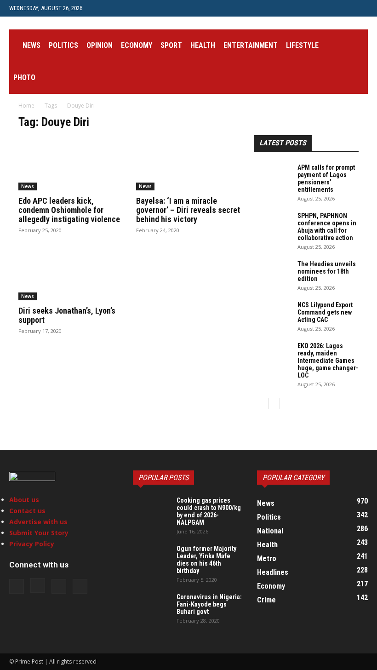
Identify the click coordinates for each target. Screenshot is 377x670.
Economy (136, 45)
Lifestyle (302, 45)
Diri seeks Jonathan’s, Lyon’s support (66, 315)
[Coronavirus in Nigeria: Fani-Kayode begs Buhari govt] (151, 606)
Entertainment (250, 45)
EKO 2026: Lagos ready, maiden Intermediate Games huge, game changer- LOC (327, 360)
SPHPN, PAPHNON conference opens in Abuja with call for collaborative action (326, 226)
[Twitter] (134, 8)
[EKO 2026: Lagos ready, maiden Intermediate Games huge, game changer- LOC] (272, 355)
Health (202, 45)
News (31, 45)
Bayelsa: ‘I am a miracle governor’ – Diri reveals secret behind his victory (188, 210)
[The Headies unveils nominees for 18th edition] (272, 273)
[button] (357, 45)
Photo (24, 77)
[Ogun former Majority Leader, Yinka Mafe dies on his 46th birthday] (151, 558)
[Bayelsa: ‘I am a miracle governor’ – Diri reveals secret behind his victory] (188, 164)
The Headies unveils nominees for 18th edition (326, 271)
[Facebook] (104, 8)
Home (26, 105)
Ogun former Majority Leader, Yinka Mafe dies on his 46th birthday (206, 559)
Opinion (99, 45)
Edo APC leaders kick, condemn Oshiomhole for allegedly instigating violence (69, 210)
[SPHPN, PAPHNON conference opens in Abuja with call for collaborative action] (272, 225)
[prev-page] (259, 403)
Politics (63, 45)
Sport (171, 45)
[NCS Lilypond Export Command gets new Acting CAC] (272, 314)
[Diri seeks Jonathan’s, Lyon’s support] (70, 275)
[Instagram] (119, 8)
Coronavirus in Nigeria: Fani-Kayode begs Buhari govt (209, 604)
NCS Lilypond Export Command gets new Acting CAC (325, 312)
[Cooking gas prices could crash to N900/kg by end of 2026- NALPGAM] (151, 509)
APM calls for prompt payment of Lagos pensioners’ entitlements (326, 178)
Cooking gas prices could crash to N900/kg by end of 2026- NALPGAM (209, 511)
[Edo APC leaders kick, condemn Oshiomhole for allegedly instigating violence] (70, 164)
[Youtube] (149, 8)
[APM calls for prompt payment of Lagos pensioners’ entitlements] (272, 176)
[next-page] (274, 403)
